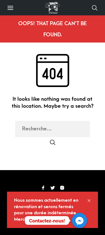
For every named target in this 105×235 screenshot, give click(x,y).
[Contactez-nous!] (79, 220)
